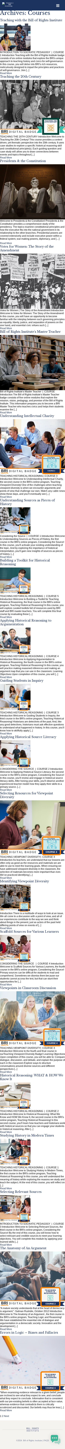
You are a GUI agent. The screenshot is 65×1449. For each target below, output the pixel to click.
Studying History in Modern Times (27, 1135)
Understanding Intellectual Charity (27, 416)
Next (6, 1416)
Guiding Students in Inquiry (21, 680)
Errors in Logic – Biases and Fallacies (29, 1332)
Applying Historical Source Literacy (28, 737)
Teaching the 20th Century (20, 76)
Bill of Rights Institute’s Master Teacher (30, 331)
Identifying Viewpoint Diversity (24, 881)
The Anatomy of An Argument (23, 1248)
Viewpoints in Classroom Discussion (28, 988)
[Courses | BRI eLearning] (8, 3)
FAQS (46, 1440)
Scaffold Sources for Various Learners (29, 931)
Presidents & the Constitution (23, 161)
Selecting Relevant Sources (21, 1192)
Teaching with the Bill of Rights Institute (31, 20)
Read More (6, 73)
